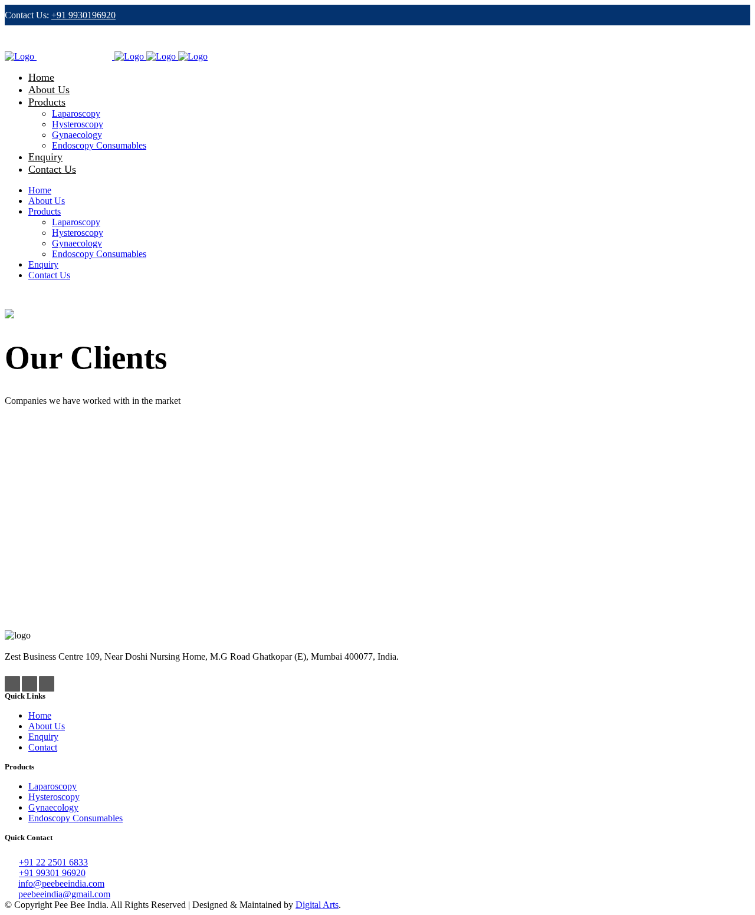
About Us (46, 726)
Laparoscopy (52, 786)
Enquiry (43, 737)
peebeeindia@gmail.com (64, 894)
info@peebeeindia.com (61, 883)
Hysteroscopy (54, 797)
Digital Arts (317, 905)
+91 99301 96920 (52, 873)
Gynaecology (53, 807)
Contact (42, 747)
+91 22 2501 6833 (53, 862)
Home (39, 715)
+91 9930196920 (83, 15)
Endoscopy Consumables (75, 818)
